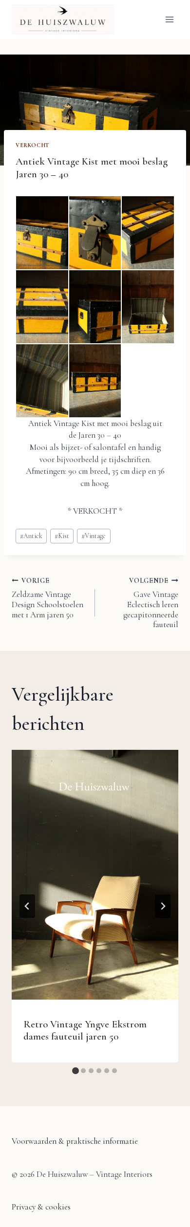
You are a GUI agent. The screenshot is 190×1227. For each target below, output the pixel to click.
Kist (62, 536)
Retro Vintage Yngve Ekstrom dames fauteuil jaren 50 (85, 1030)
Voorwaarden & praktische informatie (75, 1141)
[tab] (75, 1070)
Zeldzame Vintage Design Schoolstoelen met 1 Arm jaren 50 (47, 598)
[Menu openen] (169, 19)
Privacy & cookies (41, 1207)
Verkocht (32, 145)
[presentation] (95, 875)
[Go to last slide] (27, 906)
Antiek (31, 536)
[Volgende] (163, 906)
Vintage (93, 536)
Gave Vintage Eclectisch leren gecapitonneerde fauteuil (150, 603)
